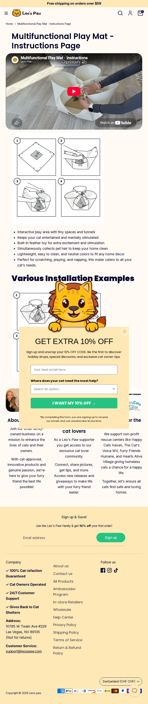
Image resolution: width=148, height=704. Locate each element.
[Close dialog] (124, 331)
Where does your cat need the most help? (64, 381)
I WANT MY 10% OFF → (74, 403)
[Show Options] (114, 389)
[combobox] (73, 389)
